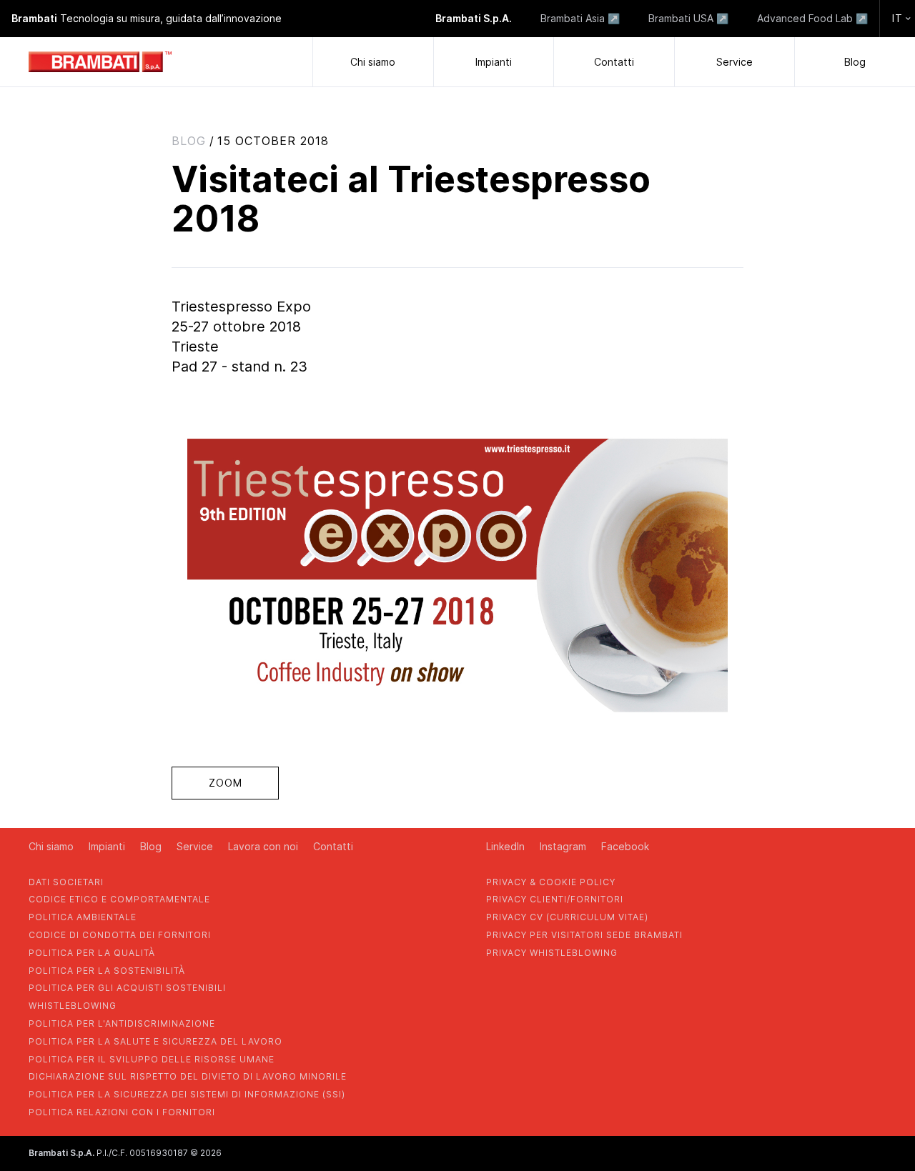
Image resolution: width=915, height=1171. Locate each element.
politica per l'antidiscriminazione (122, 1023)
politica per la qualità (92, 952)
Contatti (614, 62)
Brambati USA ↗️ (688, 18)
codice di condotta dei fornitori (120, 935)
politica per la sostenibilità (107, 970)
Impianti (493, 62)
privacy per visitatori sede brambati (584, 935)
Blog (855, 62)
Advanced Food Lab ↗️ (812, 18)
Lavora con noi (263, 846)
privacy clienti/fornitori (554, 899)
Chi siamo (372, 62)
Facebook (625, 846)
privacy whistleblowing (552, 952)
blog (189, 141)
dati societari (66, 882)
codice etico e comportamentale (119, 899)
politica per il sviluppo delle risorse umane (151, 1059)
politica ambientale (83, 917)
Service (734, 62)
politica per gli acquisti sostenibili (127, 987)
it (897, 18)
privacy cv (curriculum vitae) (567, 917)
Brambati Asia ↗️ (580, 18)
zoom (225, 783)
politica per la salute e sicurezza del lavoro (155, 1041)
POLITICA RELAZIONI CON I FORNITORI (122, 1112)
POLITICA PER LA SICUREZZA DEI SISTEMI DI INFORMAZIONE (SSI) (187, 1094)
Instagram (563, 846)
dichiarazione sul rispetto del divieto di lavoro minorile (188, 1076)
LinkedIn (505, 846)
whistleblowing (73, 1005)
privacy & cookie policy (550, 882)
